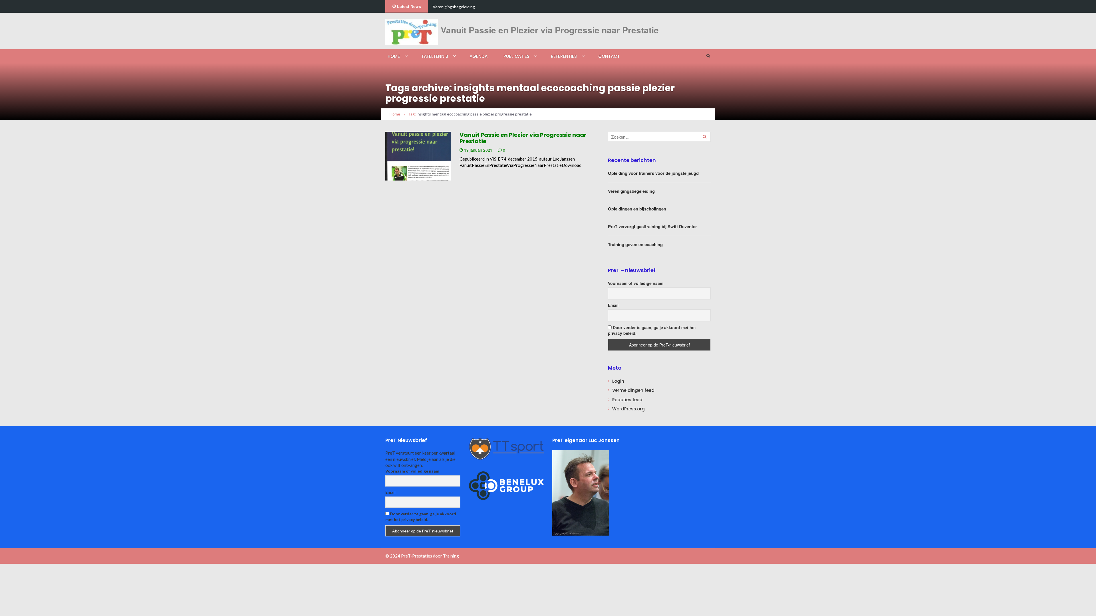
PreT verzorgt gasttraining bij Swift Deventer (652, 226)
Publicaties (516, 56)
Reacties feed (627, 400)
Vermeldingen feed (633, 390)
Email (613, 305)
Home (394, 56)
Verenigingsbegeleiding (454, 6)
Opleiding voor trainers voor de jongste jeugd (653, 173)
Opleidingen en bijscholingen (637, 209)
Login (618, 381)
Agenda (478, 56)
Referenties (564, 56)
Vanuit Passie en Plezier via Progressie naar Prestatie (523, 138)
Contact (609, 56)
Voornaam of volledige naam (635, 283)
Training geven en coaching (635, 244)
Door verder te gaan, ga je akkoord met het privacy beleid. (652, 330)
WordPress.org (628, 409)
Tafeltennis (434, 56)
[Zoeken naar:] (659, 137)
